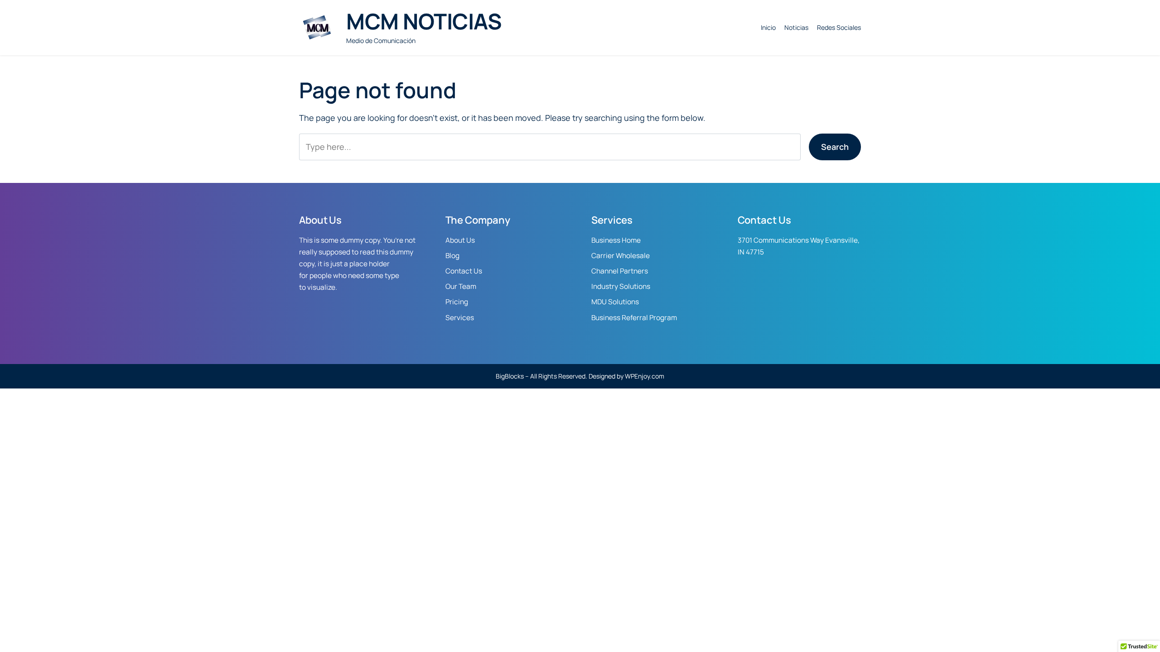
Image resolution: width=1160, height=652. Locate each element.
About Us (460, 240)
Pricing (456, 302)
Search (835, 146)
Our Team (460, 286)
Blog (452, 255)
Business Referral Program (634, 317)
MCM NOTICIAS (424, 21)
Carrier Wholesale (620, 255)
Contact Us (463, 271)
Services (459, 317)
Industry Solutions (620, 286)
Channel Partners (619, 271)
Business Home (616, 240)
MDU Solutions (615, 302)
